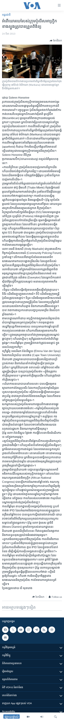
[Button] (56, 41)
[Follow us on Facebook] (5, 629)
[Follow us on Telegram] (36, 629)
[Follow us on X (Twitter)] (13, 629)
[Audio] (42, 716)
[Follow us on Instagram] (28, 629)
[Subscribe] (5, 637)
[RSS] (44, 629)
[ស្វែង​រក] (55, 716)
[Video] (28, 716)
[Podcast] (51, 629)
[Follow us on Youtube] (21, 629)
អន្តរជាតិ (6, 14)
